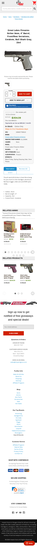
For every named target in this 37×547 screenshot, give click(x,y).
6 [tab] (22, 252)
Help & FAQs (18, 447)
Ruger (18, 422)
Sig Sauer (19, 420)
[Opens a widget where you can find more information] (29, 543)
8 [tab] (28, 252)
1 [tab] (15, 293)
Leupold (18, 428)
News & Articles (18, 374)
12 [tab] (20, 255)
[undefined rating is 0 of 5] (10, 112)
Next (32, 252)
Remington (18, 433)
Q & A (10, 172)
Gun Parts (18, 397)
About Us (19, 376)
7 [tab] (25, 252)
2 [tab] (8, 252)
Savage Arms (18, 416)
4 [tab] (15, 252)
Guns (18, 393)
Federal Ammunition (18, 431)
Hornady (18, 418)
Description (10, 169)
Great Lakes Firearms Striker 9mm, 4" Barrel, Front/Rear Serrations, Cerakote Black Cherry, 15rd (10, 279)
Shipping (18, 378)
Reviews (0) (23, 169)
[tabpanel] (10, 234)
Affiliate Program (18, 383)
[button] (18, 490)
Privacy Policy (18, 451)
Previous (4, 252)
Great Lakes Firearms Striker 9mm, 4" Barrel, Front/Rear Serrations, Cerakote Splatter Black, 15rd (26, 279)
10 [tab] (13, 255)
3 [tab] (12, 252)
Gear (18, 401)
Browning (18, 413)
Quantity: (11, 90)
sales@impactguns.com (18, 362)
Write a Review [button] (10, 114)
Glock (18, 424)
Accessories (18, 399)
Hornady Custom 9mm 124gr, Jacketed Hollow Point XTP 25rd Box (10, 236)
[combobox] (17, 8)
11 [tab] (17, 255)
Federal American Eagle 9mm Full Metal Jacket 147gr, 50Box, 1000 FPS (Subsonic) (26, 237)
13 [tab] (23, 255)
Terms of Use (18, 449)
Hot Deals (18, 403)
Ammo (18, 395)
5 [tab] (18, 252)
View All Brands (18, 435)
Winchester (18, 426)
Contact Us (18, 453)
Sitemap (18, 381)
